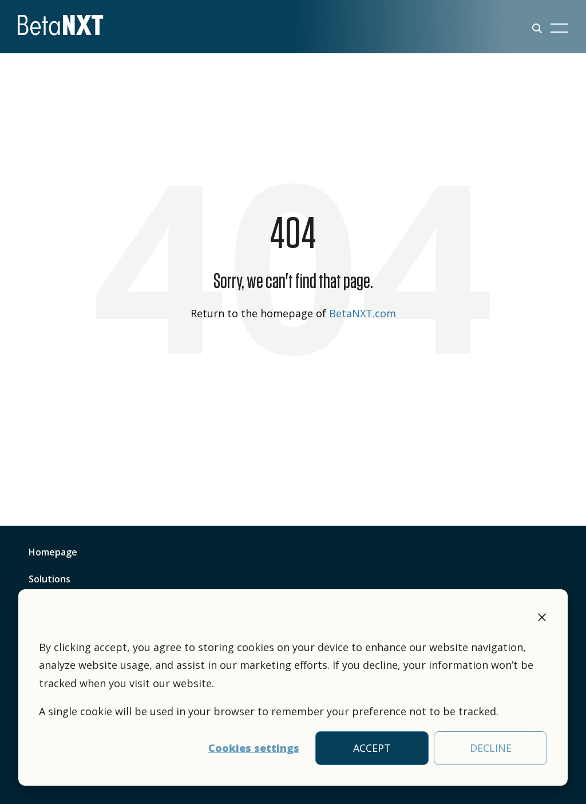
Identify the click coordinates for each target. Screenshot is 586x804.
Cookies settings (253, 748)
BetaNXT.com (362, 313)
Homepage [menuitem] (53, 552)
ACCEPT (372, 748)
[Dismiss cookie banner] (542, 619)
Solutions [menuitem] (49, 579)
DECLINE (491, 748)
